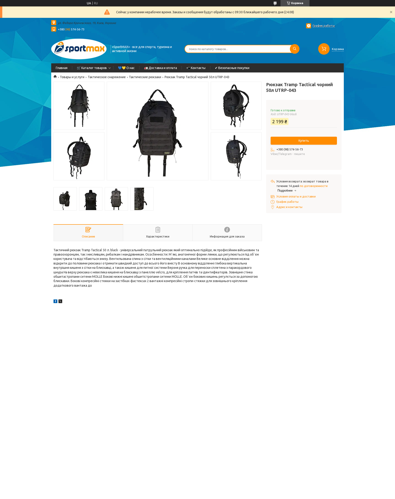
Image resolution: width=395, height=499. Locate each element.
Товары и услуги (72, 77)
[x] (60, 302)
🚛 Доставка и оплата (160, 67)
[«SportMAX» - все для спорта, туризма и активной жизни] (79, 48)
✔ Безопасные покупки (232, 67)
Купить (304, 140)
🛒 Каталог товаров (92, 67)
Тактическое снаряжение (107, 77)
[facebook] (55, 302)
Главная (61, 67)
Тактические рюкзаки (145, 77)
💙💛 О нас (126, 67)
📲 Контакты (196, 67)
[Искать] (294, 49)
